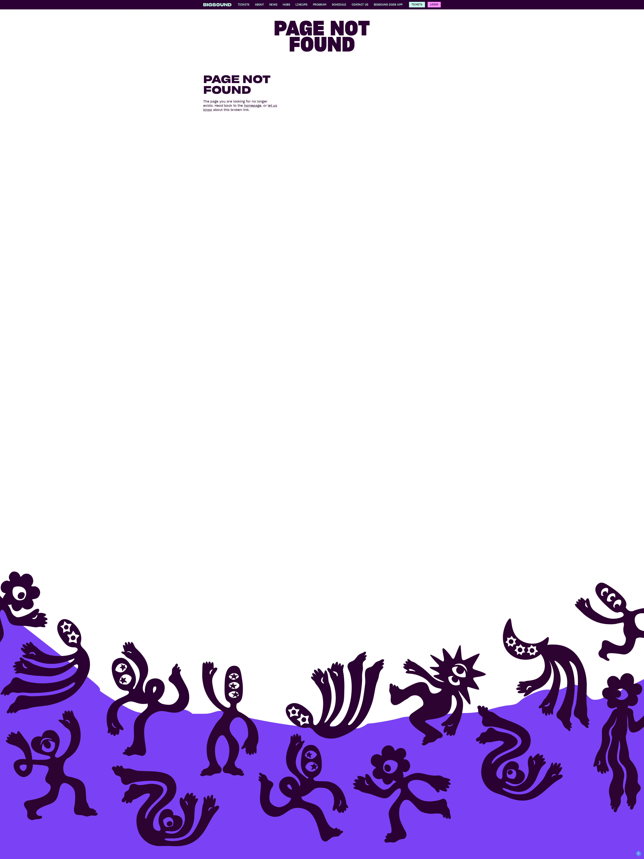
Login (434, 4)
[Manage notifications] (638, 854)
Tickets (417, 4)
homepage (252, 106)
